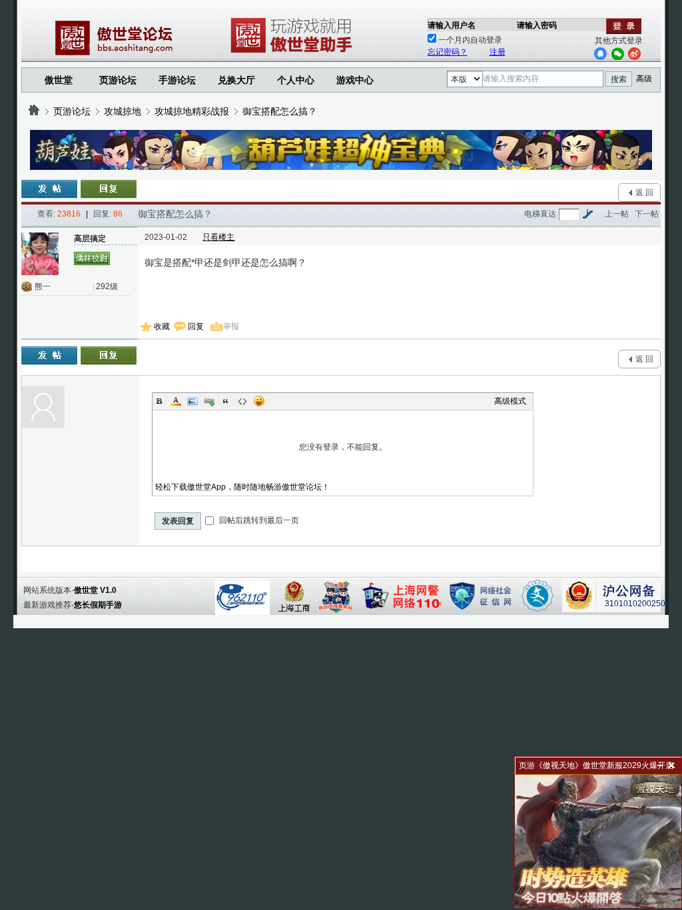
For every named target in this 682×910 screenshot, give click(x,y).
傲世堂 (59, 80)
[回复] (109, 189)
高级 (644, 78)
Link (209, 401)
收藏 (162, 326)
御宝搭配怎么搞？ (279, 111)
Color (175, 401)
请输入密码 (537, 25)
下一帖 (647, 214)
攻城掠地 (122, 111)
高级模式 (510, 401)
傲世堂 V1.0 (95, 590)
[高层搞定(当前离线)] (42, 253)
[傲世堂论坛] (34, 111)
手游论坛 (177, 80)
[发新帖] (49, 189)
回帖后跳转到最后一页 (258, 520)
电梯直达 (540, 214)
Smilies (259, 401)
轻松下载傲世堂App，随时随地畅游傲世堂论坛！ (242, 487)
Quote (225, 401)
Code (242, 401)
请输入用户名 (452, 25)
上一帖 (617, 214)
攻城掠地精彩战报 (192, 111)
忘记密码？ (448, 52)
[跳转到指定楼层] (587, 214)
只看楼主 (218, 237)
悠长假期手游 (98, 605)
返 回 (644, 192)
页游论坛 (118, 80)
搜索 (619, 79)
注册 (498, 52)
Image (192, 401)
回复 (196, 326)
